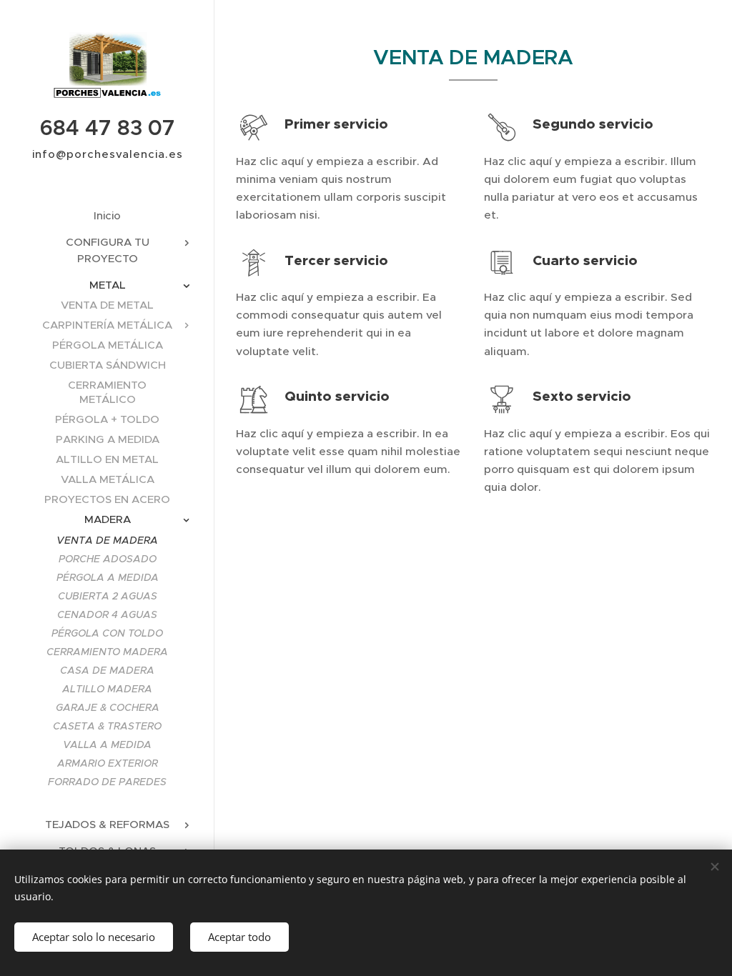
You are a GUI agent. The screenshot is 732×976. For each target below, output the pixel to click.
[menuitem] (107, 215)
